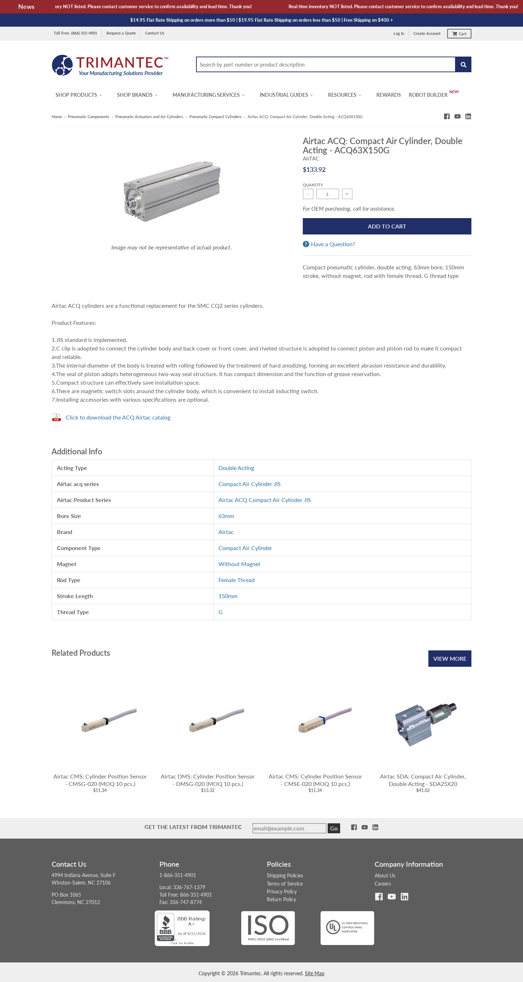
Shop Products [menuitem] (76, 95)
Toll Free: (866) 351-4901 (75, 33)
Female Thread (236, 579)
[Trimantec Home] (110, 67)
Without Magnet (239, 563)
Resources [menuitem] (342, 95)
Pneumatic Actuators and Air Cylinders (149, 116)
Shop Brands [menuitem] (135, 95)
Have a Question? (333, 244)
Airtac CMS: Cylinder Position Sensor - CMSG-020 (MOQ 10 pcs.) (100, 780)
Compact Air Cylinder (245, 547)
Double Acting (236, 467)
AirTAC (311, 158)
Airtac (226, 531)
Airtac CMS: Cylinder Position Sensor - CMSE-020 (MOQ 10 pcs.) (315, 780)
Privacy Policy (282, 891)
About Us (385, 875)
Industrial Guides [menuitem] (284, 95)
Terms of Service (285, 884)
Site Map (314, 973)
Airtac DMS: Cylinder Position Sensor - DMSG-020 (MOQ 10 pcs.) (208, 780)
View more (449, 658)
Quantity (313, 185)
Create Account (426, 33)
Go (334, 828)
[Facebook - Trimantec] (447, 116)
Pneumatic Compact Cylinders (215, 116)
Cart (462, 33)
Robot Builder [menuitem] (428, 95)
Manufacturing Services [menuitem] (206, 95)
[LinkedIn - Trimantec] (468, 116)
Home (57, 116)
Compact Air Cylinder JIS (249, 483)
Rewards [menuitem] (388, 95)
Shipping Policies (285, 875)
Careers (383, 884)
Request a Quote (121, 33)
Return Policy (281, 899)
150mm (227, 595)
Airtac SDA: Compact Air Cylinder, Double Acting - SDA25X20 (423, 780)
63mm (226, 515)
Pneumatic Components (88, 116)
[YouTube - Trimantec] (457, 116)
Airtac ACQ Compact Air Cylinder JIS (264, 499)
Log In (398, 33)
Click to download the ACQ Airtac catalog (118, 417)
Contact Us (154, 33)
